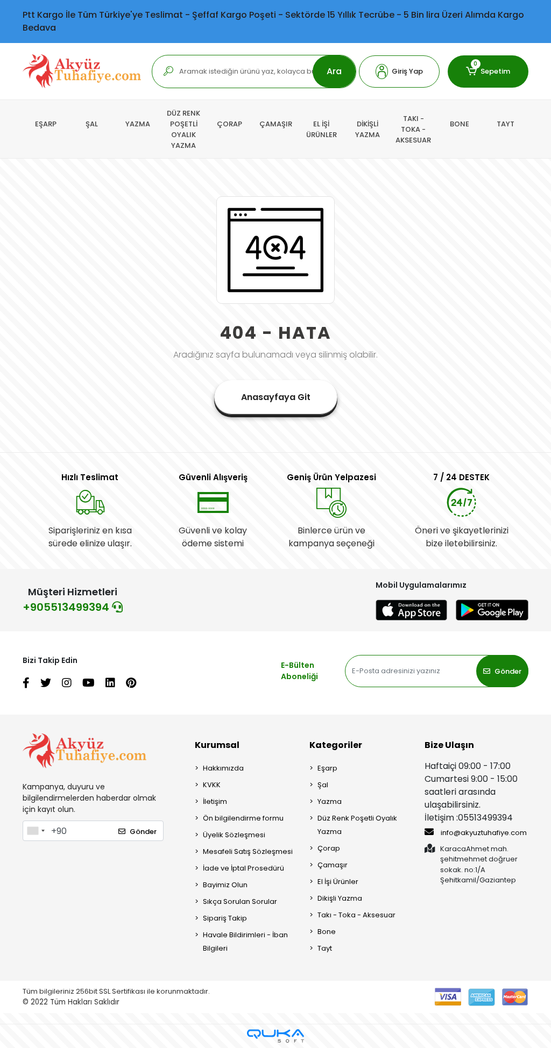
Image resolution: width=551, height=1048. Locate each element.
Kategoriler (335, 745)
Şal (322, 785)
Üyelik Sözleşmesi (234, 835)
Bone (326, 931)
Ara (334, 71)
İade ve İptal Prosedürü (243, 868)
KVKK (212, 785)
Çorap (328, 848)
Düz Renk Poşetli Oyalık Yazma (357, 825)
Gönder (508, 671)
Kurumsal (217, 745)
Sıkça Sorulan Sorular (240, 901)
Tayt (324, 948)
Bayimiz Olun (225, 885)
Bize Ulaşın (449, 745)
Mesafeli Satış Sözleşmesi (248, 851)
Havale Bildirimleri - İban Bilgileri (245, 941)
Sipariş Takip (225, 918)
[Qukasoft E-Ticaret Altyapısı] (275, 1036)
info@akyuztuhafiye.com (483, 833)
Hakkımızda (223, 768)
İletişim (215, 801)
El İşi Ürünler (337, 881)
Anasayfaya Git (275, 397)
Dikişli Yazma (339, 898)
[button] (399, 71)
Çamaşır (332, 865)
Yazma (329, 801)
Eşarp (327, 768)
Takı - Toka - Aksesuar (356, 915)
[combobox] (35, 830)
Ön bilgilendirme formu (243, 818)
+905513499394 (67, 607)
